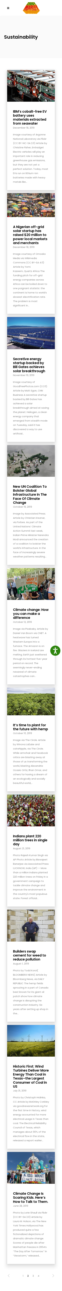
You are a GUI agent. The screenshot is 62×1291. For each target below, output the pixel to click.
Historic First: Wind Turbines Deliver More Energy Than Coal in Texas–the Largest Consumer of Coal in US (31, 1076)
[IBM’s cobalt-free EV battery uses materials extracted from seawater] (31, 85)
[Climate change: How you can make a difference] (31, 583)
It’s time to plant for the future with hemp (30, 727)
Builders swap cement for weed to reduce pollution (29, 955)
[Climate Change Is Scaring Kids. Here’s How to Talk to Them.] (31, 1167)
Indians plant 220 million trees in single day (30, 840)
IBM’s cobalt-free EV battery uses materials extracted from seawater (30, 117)
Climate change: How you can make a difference (31, 613)
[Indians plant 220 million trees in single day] (31, 810)
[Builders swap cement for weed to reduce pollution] (31, 925)
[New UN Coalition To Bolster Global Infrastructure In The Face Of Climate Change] (31, 460)
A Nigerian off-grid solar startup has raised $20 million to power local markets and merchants (30, 235)
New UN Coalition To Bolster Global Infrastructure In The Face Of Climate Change (30, 494)
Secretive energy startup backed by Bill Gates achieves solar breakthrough (29, 365)
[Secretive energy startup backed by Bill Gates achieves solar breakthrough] (31, 332)
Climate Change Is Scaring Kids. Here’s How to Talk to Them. (30, 1197)
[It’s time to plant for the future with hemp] (31, 701)
